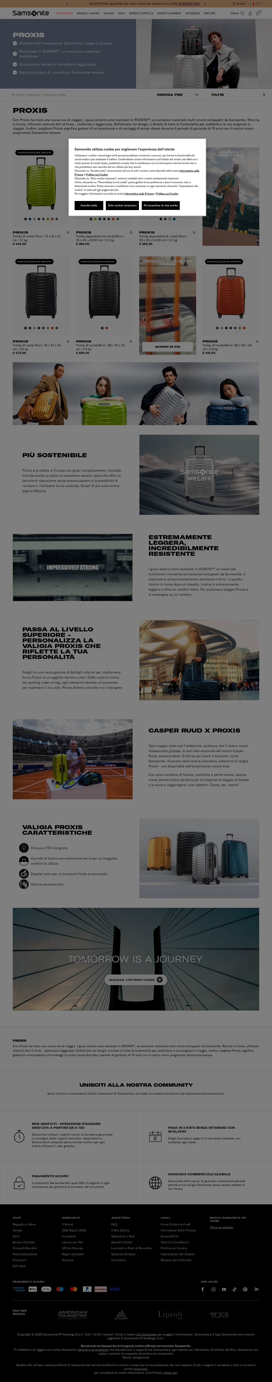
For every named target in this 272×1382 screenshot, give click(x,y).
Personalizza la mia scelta (161, 205)
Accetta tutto (89, 205)
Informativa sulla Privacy (139, 193)
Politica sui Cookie (97, 174)
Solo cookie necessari (122, 205)
